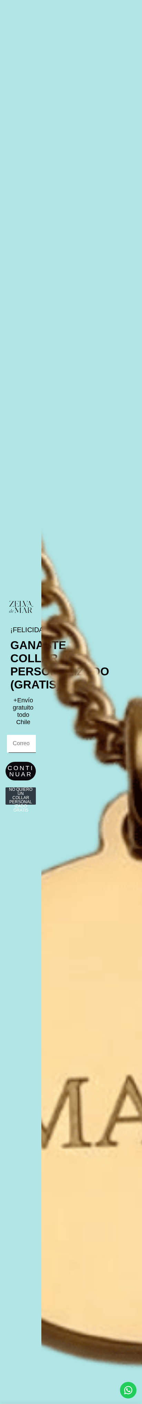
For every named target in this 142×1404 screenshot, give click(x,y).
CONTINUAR (21, 771)
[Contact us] (128, 1390)
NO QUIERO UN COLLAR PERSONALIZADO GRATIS (20, 796)
